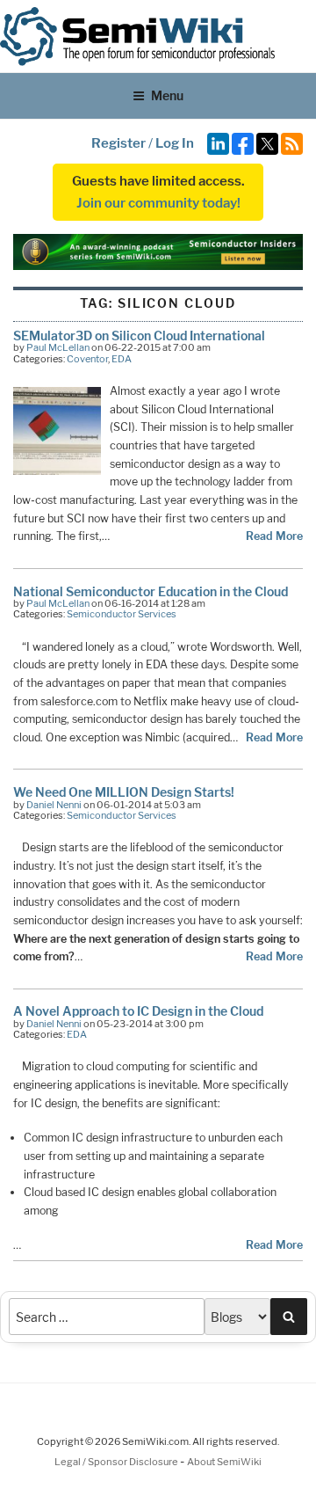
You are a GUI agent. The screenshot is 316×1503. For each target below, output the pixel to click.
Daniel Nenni (54, 805)
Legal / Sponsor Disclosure (117, 1462)
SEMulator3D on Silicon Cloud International (139, 335)
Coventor (87, 359)
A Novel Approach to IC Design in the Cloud (138, 1010)
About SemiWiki (224, 1462)
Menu (167, 95)
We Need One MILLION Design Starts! (123, 791)
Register (118, 143)
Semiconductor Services (121, 614)
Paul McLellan (58, 347)
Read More (274, 536)
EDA (121, 359)
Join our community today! (158, 203)
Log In (174, 143)
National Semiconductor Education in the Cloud (150, 591)
